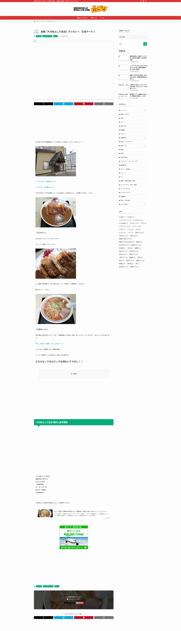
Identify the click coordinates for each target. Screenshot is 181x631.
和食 (122, 149)
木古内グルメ (133, 251)
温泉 (140, 257)
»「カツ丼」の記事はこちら (44, 187)
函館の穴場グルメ (125, 239)
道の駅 (130, 263)
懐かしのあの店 (125, 200)
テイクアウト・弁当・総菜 (129, 185)
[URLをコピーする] (104, 103)
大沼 (129, 248)
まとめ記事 (123, 223)
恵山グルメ (123, 251)
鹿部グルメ (134, 267)
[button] (43, 103)
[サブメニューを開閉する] (145, 110)
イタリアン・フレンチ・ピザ (129, 161)
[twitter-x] (141, 1)
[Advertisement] (74, 121)
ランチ (122, 232)
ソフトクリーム (124, 226)
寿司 (122, 153)
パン (122, 177)
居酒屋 (123, 130)
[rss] (143, 1)
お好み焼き (124, 157)
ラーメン (39, 36)
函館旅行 (123, 196)
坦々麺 (122, 248)
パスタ (122, 229)
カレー (55, 36)
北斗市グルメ (124, 245)
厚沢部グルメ (136, 245)
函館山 (139, 242)
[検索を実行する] (145, 44)
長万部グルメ (123, 267)
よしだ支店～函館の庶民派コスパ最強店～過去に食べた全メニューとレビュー (80, 511)
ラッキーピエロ (125, 189)
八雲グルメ (134, 236)
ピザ (138, 229)
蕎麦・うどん (125, 114)
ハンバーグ (136, 226)
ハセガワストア (125, 192)
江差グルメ (123, 257)
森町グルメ (133, 254)
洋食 (122, 118)
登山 (121, 260)
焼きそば (123, 126)
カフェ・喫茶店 (125, 169)
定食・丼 (123, 145)
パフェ (130, 229)
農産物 (122, 263)
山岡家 (138, 248)
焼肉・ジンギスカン (127, 142)
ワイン (130, 232)
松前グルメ (123, 254)
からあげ (130, 217)
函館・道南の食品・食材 (128, 181)
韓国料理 (123, 165)
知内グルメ (130, 260)
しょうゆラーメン (47, 36)
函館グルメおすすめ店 (126, 242)
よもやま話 (124, 204)
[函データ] (90, 9)
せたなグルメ (137, 220)
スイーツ (123, 173)
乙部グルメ (123, 236)
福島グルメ (140, 260)
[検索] (146, 1)
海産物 (132, 257)
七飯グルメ (139, 232)
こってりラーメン (125, 220)
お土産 (122, 217)
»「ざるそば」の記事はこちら (45, 181)
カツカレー (134, 223)
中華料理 (123, 138)
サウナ (143, 223)
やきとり (123, 134)
